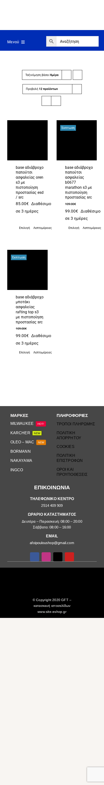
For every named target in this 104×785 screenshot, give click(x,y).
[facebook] (34, 556)
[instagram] (46, 556)
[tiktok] (57, 556)
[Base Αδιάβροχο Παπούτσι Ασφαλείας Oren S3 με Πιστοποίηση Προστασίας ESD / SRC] (27, 140)
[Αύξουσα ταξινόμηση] (77, 75)
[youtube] (69, 556)
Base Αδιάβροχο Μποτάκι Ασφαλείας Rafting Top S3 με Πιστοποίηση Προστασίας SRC (30, 309)
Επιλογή (24, 228)
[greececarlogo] (52, 573)
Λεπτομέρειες (38, 228)
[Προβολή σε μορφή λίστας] (56, 101)
